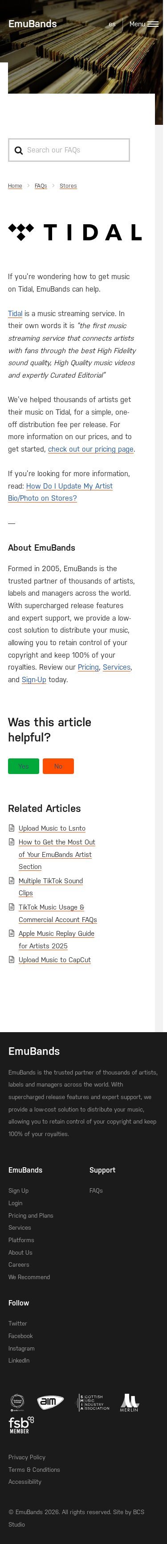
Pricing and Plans (30, 1215)
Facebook (20, 1336)
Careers (18, 1264)
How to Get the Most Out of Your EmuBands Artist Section (57, 854)
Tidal (15, 313)
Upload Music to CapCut (55, 960)
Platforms (21, 1240)
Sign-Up (34, 679)
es (112, 24)
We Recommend (29, 1277)
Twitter (17, 1323)
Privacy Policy (26, 1457)
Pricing (88, 667)
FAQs (96, 1190)
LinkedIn (18, 1360)
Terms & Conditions (34, 1469)
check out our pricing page (91, 449)
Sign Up (18, 1190)
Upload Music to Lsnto (52, 828)
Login (15, 1203)
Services (116, 667)
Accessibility (24, 1481)
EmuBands (32, 23)
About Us (20, 1252)
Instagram (21, 1348)
